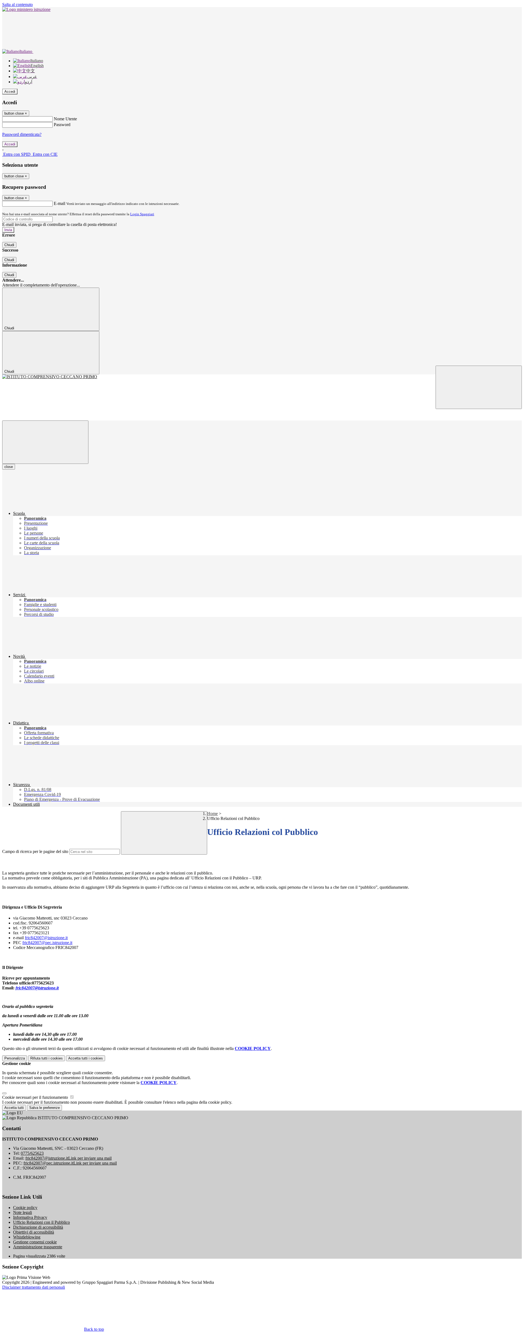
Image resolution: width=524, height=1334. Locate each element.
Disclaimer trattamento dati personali (33, 1287)
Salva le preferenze (44, 1108)
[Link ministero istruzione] (26, 9)
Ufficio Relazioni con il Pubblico (41, 1222)
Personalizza (14, 1058)
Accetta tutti (85, 1058)
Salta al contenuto (17, 4)
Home (212, 813)
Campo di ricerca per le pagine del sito (35, 851)
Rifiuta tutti (46, 1058)
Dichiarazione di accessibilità (38, 1227)
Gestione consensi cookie (35, 1242)
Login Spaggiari (142, 214)
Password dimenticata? (21, 134)
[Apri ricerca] (479, 387)
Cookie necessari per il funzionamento (35, 1097)
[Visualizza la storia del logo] (262, 376)
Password (62, 124)
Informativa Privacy (30, 1217)
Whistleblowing (26, 1237)
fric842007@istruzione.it (46, 937)
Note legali (22, 1212)
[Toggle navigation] (45, 442)
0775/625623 (32, 1153)
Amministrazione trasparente (37, 1247)
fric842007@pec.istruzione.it (47, 942)
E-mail (59, 203)
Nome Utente (65, 119)
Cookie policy (25, 1207)
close (8, 467)
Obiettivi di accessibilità (33, 1232)
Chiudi (9, 245)
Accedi (9, 91)
